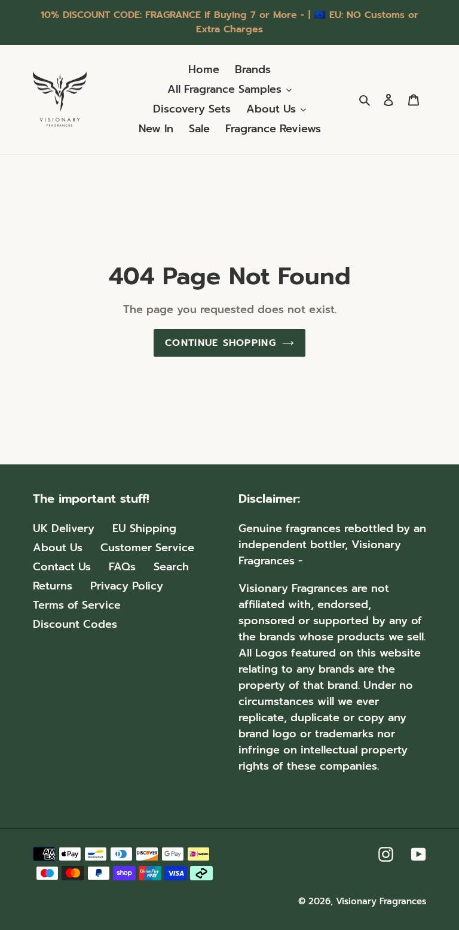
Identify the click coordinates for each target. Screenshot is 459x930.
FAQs (122, 566)
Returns (52, 586)
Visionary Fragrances (381, 901)
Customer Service (147, 547)
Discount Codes (75, 624)
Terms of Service (77, 605)
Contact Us (62, 566)
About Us (57, 547)
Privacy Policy (126, 586)
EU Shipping (144, 528)
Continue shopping (220, 343)
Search (171, 566)
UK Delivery (63, 528)
